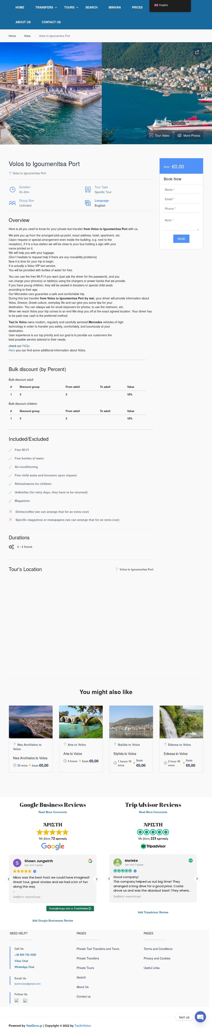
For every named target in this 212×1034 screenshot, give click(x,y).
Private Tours (85, 968)
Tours (69, 7)
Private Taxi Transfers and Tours (98, 949)
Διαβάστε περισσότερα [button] (26, 897)
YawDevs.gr (34, 1025)
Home (20, 7)
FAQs (26, 346)
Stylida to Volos (124, 753)
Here (12, 350)
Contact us (51, 22)
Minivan (115, 7)
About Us (23, 22)
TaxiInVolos (83, 1025)
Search (92, 7)
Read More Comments (53, 812)
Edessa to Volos (176, 753)
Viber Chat (21, 961)
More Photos (191, 135)
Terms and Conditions (158, 949)
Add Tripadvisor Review (153, 912)
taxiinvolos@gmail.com (27, 983)
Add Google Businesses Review (52, 920)
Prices (137, 7)
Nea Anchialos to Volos (30, 758)
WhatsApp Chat (24, 967)
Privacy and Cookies (157, 958)
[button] (96, 879)
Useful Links (152, 968)
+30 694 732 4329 (25, 955)
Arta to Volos (72, 753)
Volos (27, 36)
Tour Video (162, 135)
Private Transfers (88, 958)
